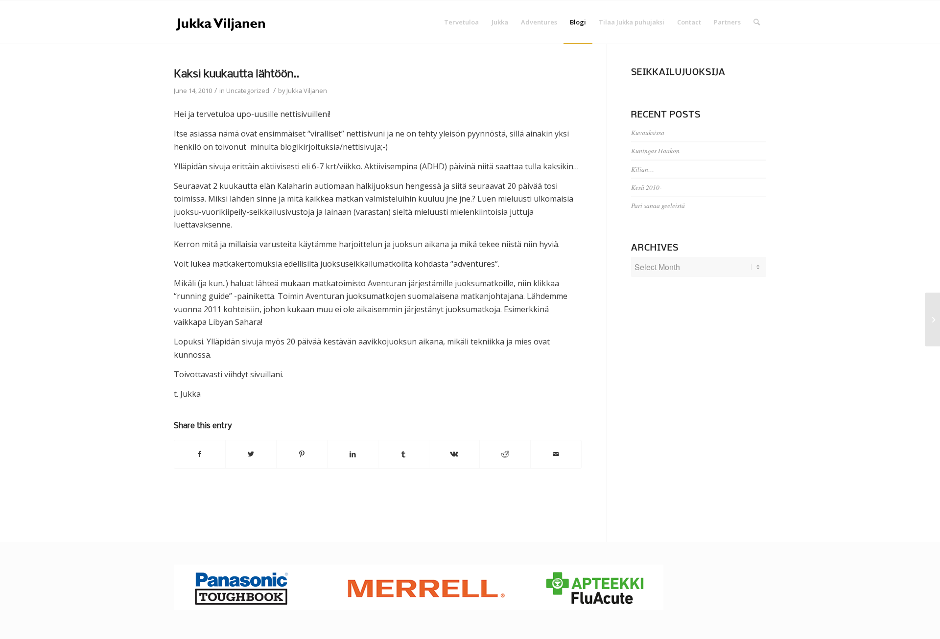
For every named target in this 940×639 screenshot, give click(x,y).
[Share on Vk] (454, 454)
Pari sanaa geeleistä (658, 205)
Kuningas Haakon (655, 150)
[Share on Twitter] (251, 454)
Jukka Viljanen (306, 90)
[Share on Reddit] (505, 454)
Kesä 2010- (646, 187)
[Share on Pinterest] (302, 454)
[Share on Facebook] (199, 454)
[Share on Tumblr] (403, 454)
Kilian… (642, 169)
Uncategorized (247, 90)
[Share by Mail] (556, 454)
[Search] (756, 22)
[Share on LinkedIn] (353, 454)
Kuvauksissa (647, 132)
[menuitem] (461, 22)
